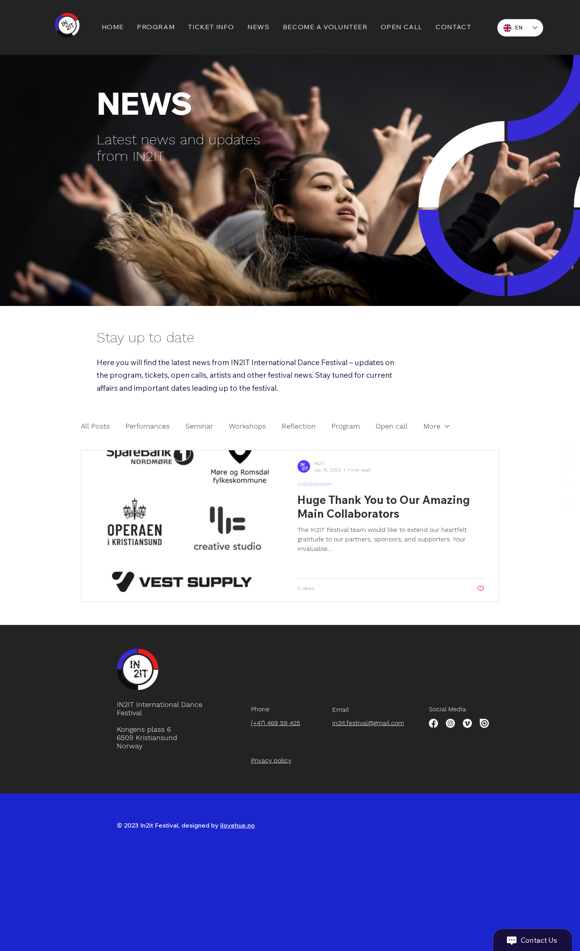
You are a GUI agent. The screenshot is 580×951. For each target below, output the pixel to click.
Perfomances (147, 426)
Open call (392, 426)
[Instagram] (566, 467)
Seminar (199, 426)
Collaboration (314, 484)
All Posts (95, 426)
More (431, 426)
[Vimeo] (467, 723)
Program (345, 426)
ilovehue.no (237, 825)
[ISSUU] (484, 723)
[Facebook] (433, 723)
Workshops (247, 426)
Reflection (299, 426)
